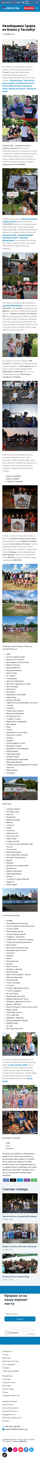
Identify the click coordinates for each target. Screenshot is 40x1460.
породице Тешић (10, 238)
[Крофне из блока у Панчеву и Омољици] (20, 1233)
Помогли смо (7, 1404)
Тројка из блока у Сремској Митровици (19, 1216)
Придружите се (8, 1414)
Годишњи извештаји (11, 1395)
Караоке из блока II (17, 88)
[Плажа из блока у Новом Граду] (20, 1263)
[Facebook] (6, 1180)
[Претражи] (37, 2)
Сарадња (6, 1368)
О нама (5, 1355)
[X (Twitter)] (13, 1180)
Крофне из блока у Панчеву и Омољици (19, 1246)
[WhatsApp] (34, 1180)
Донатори (6, 1386)
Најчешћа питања (9, 1411)
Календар (6, 1379)
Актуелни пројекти (10, 1408)
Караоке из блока (16, 83)
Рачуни (5, 1392)
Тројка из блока (9, 1382)
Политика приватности (12, 1418)
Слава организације (10, 1371)
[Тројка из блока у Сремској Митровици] (20, 1203)
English (18, 2)
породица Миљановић (12, 305)
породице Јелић (9, 235)
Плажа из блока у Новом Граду (15, 1277)
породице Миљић (25, 235)
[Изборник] (37, 8)
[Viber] (27, 1180)
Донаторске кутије (10, 1361)
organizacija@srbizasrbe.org (15, 1429)
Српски (8, 2)
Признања (6, 1358)
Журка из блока (15, 86)
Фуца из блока (16, 80)
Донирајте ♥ (7, 1351)
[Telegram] (20, 1180)
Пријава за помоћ (9, 1401)
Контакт (5, 1421)
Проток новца (8, 1389)
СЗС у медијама (8, 1364)
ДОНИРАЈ (30, 8)
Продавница (7, 1376)
